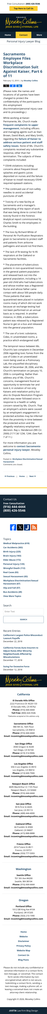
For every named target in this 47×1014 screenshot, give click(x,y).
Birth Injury (12, 551)
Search (23, 619)
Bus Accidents (12, 592)
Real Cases (10, 572)
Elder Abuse (12, 559)
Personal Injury (14, 564)
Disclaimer (23, 941)
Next (32, 476)
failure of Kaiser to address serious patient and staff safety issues (22, 142)
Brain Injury (12, 555)
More (39, 35)
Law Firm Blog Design (23, 1010)
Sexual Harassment (15, 576)
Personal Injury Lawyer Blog (23, 22)
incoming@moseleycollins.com (27, 736)
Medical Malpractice (16, 543)
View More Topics (12, 596)
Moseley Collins (32, 999)
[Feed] (34, 527)
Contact (23, 35)
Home (8, 35)
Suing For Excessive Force (16, 666)
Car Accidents (13, 547)
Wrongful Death (14, 568)
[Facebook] (13, 527)
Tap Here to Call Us (23, 8)
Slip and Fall (11, 587)
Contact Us (23, 955)
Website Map (23, 950)
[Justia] (27, 527)
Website (23, 936)
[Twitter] (20, 527)
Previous (9, 476)
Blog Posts (23, 959)
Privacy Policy (23, 945)
